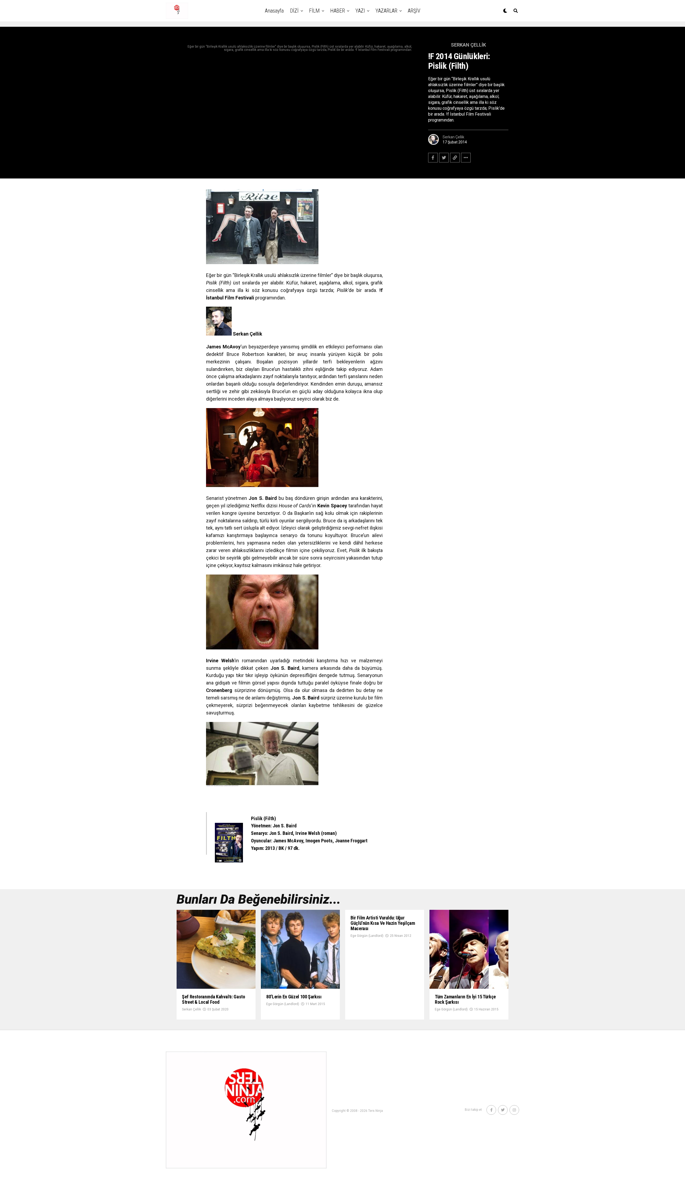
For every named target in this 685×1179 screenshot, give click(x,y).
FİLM (314, 10)
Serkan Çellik (453, 137)
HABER (337, 10)
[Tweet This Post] (444, 157)
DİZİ (294, 10)
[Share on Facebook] (433, 157)
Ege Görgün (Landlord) (282, 1004)
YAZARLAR (386, 10)
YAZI (360, 10)
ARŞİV (414, 10)
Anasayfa (274, 10)
